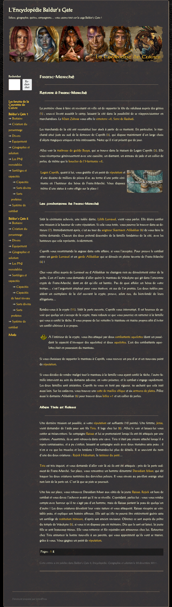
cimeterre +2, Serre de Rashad (114, 119)
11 (73, 309)
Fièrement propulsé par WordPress (29, 599)
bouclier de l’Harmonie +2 (86, 161)
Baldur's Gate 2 (82, 563)
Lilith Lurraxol (107, 219)
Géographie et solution (120, 563)
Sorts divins (23, 188)
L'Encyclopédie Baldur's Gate (41, 10)
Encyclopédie (100, 563)
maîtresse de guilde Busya (73, 150)
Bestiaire (17, 118)
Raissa (90, 433)
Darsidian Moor (143, 471)
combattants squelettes (129, 337)
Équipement (19, 141)
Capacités (22, 182)
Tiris (93, 428)
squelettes (120, 342)
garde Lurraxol (60, 256)
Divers (16, 136)
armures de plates (144, 391)
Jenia (159, 423)
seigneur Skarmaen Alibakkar (120, 230)
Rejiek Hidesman (84, 455)
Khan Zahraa (70, 119)
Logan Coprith (49, 172)
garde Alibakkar (88, 256)
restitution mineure (71, 519)
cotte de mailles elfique (111, 391)
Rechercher (15, 76)
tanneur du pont (109, 455)
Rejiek (145, 492)
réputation (116, 172)
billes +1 (108, 396)
